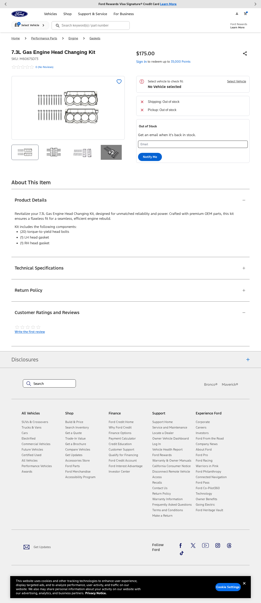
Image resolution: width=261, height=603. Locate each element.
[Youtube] (205, 545)
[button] (85, 415)
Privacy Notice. (96, 593)
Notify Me (150, 157)
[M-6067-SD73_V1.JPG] (53, 152)
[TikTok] (181, 553)
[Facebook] (181, 545)
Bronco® (211, 384)
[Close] (244, 586)
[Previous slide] (5, 4)
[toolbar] (130, 4)
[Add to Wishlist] (119, 82)
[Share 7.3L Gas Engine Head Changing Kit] (245, 53)
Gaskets (95, 38)
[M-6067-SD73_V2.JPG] (82, 152)
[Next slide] (255, 4)
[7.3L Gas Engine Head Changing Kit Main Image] (25, 152)
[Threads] (229, 545)
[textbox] (49, 384)
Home (15, 38)
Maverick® (230, 384)
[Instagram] (217, 545)
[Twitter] (193, 545)
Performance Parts (44, 38)
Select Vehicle (236, 81)
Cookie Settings (228, 587)
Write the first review (30, 332)
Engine (73, 38)
